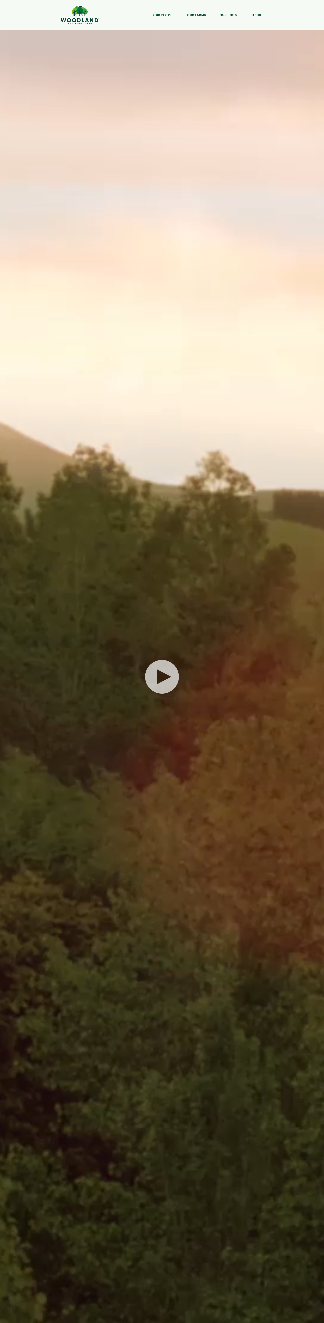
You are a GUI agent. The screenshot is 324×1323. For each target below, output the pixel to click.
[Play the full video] (162, 677)
